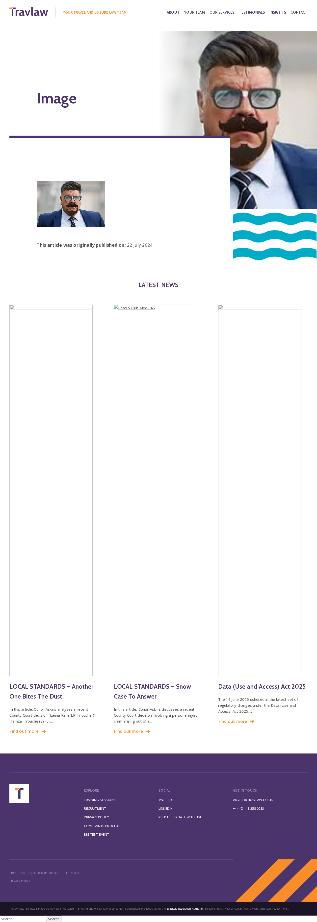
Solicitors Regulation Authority (185, 908)
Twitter (165, 800)
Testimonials (252, 12)
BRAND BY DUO (19, 873)
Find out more (24, 731)
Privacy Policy (96, 817)
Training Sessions (100, 800)
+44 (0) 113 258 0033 (248, 808)
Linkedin (165, 808)
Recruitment (95, 808)
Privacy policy (19, 881)
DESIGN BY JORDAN (46, 873)
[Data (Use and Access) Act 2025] (263, 490)
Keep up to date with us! (179, 817)
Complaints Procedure (104, 826)
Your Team (194, 12)
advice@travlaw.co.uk (253, 800)
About (173, 12)
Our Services (222, 12)
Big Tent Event (96, 834)
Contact (299, 12)
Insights (277, 12)
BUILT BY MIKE (71, 873)
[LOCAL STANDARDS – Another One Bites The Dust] (54, 490)
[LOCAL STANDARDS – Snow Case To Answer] (158, 490)
